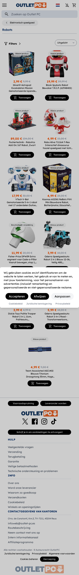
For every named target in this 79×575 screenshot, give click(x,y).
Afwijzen (40, 296)
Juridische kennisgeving (39, 304)
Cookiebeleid (16, 304)
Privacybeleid (62, 304)
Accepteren (17, 296)
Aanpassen (62, 296)
